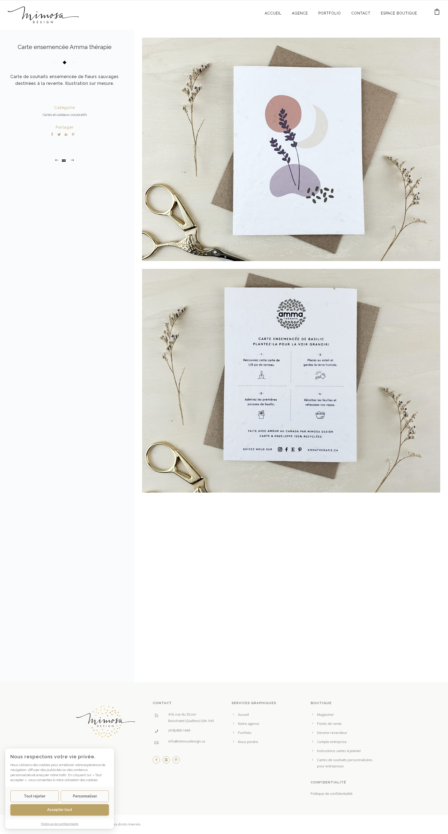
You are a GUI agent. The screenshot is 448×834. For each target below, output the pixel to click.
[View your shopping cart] (437, 12)
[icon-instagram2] (167, 761)
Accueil (273, 13)
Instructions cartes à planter (339, 750)
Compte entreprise (332, 741)
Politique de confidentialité (332, 793)
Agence (300, 13)
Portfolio (329, 13)
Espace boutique (399, 13)
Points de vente (329, 723)
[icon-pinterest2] (176, 761)
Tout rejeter (34, 796)
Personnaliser (85, 796)
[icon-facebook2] (158, 761)
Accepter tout (59, 810)
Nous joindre (248, 741)
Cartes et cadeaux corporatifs (65, 115)
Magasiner (325, 714)
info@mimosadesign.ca (186, 741)
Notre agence (248, 723)
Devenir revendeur (332, 732)
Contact (360, 13)
